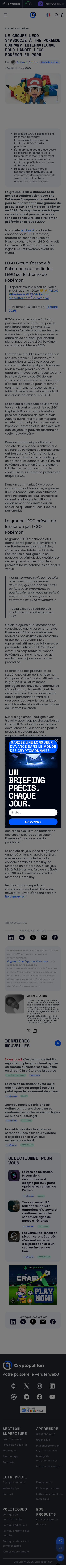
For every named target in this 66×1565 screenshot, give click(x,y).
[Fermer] (57, 740)
